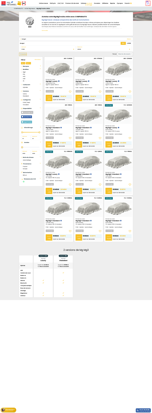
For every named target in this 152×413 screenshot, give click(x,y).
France (25, 166)
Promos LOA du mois (72, 3)
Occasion (97, 3)
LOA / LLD (61, 3)
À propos (120, 3)
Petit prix (53, 3)
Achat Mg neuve (30, 8)
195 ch (25, 175)
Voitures (86, 3)
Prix (123, 43)
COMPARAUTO (19, 8)
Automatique (27, 160)
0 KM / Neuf (26, 102)
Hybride (25, 87)
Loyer (129, 43)
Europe (25, 169)
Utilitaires (105, 3)
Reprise (112, 3)
